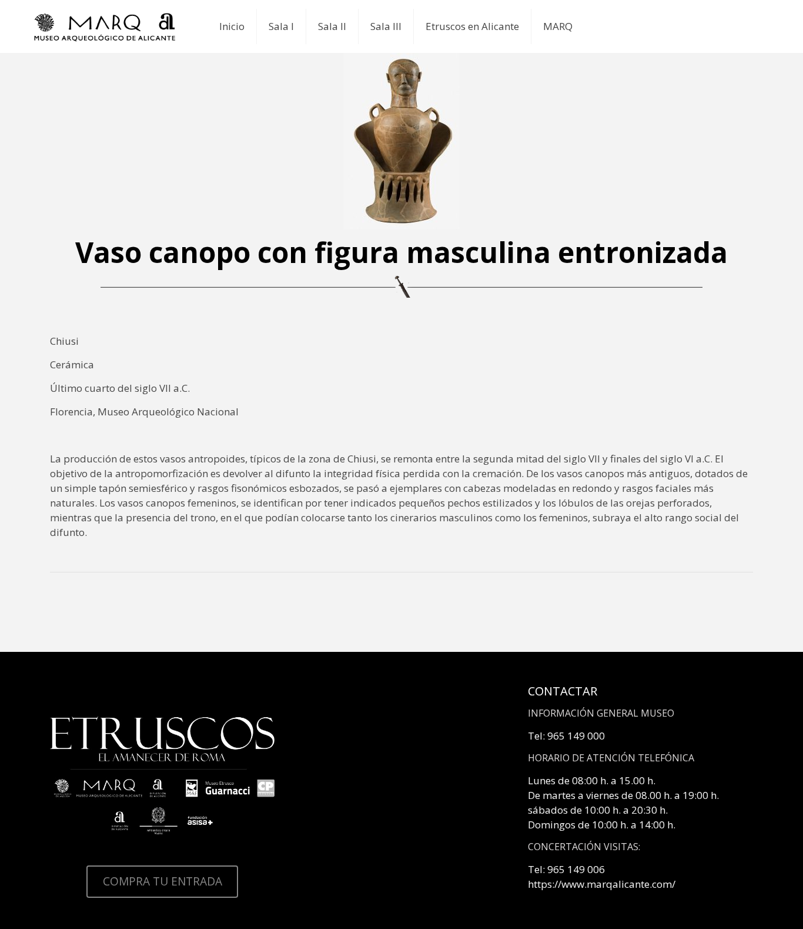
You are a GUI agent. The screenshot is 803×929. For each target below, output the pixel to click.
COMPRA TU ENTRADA (162, 881)
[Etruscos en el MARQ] (105, 26)
